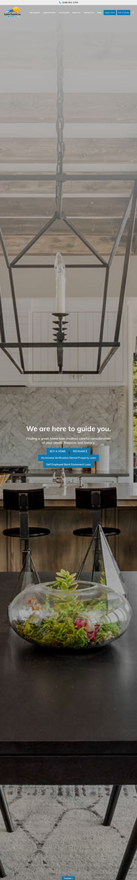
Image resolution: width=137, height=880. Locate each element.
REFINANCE (80, 451)
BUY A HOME (58, 451)
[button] (133, 12)
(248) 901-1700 (70, 2)
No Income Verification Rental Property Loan (68, 457)
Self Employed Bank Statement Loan (68, 464)
